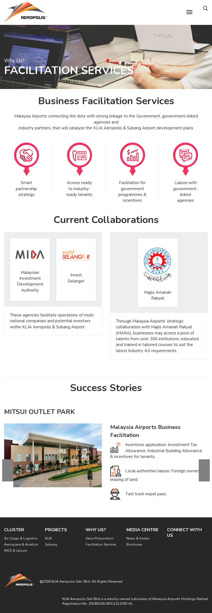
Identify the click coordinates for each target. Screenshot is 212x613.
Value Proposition (99, 538)
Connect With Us (184, 532)
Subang (51, 544)
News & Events (138, 538)
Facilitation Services (101, 544)
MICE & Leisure (15, 550)
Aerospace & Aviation (21, 544)
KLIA (48, 538)
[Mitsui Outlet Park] (7, 481)
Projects (56, 530)
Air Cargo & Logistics (21, 538)
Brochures (134, 544)
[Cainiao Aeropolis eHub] (204, 481)
